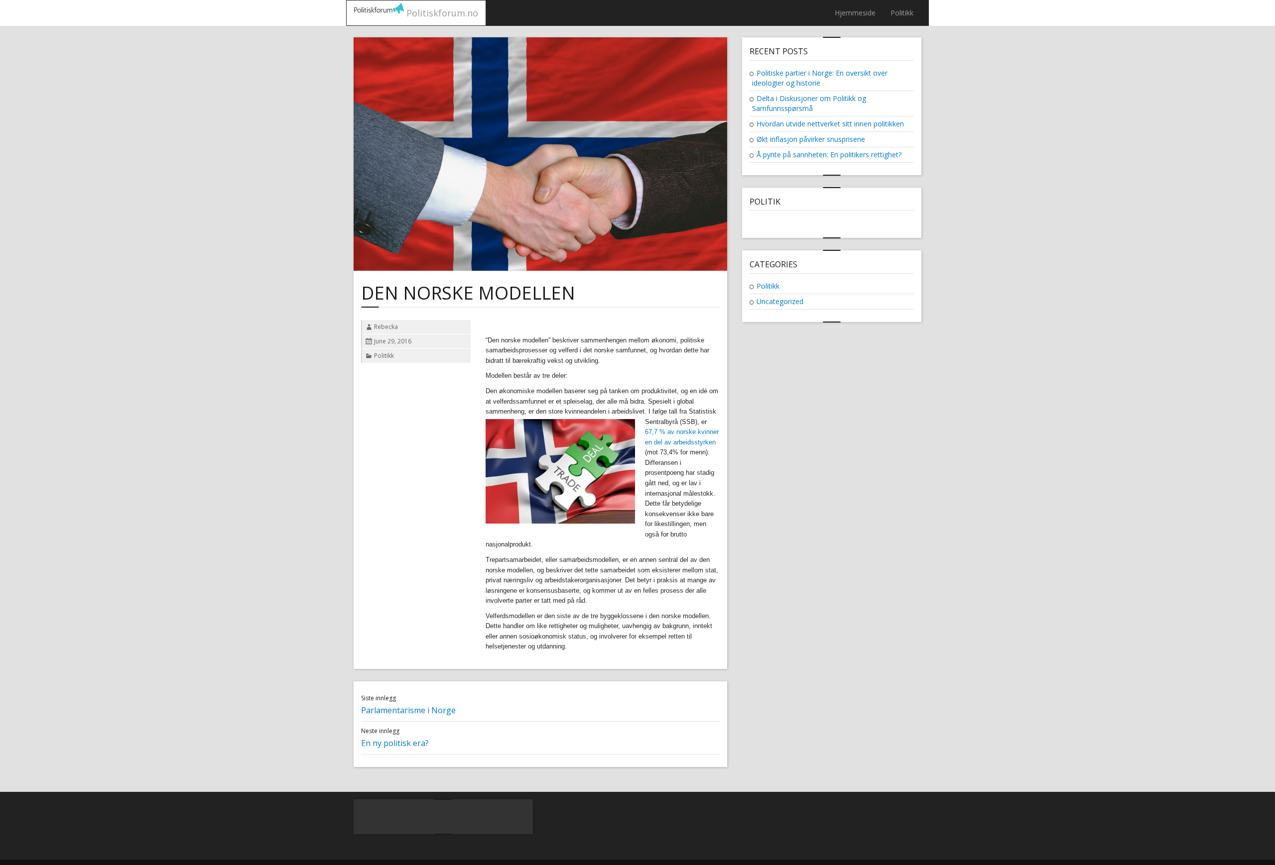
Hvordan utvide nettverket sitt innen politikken (830, 123)
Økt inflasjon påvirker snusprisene (811, 139)
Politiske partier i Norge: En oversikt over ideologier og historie (820, 78)
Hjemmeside (855, 12)
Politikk (902, 12)
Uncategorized (780, 301)
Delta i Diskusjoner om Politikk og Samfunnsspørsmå (809, 103)
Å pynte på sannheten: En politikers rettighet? (829, 154)
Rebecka (386, 327)
